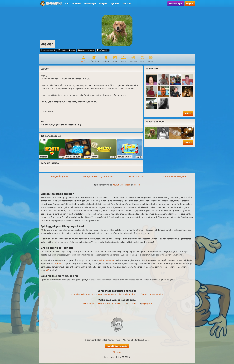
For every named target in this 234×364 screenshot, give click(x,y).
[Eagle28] (175, 80)
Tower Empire (156, 294)
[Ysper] (175, 92)
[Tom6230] (151, 92)
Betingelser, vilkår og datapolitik (98, 176)
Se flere (188, 113)
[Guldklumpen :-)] (175, 133)
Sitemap (117, 352)
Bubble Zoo (133, 294)
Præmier (59, 263)
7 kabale (75, 294)
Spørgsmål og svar (59, 176)
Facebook (125, 185)
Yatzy (99, 294)
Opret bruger (175, 3)
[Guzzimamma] (151, 80)
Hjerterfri (122, 294)
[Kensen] (163, 92)
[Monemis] (163, 103)
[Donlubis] (187, 92)
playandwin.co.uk (105, 303)
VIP (47, 270)
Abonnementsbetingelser (175, 176)
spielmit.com (121, 303)
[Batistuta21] (163, 80)
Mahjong (85, 294)
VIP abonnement (107, 260)
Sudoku (144, 294)
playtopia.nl (134, 303)
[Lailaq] (187, 80)
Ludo (93, 294)
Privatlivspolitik (136, 176)
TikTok (137, 185)
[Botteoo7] (151, 103)
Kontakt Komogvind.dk (117, 346)
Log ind (189, 3)
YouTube (117, 185)
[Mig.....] (163, 133)
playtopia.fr (146, 303)
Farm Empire (110, 294)
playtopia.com (88, 303)
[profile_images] (151, 133)
